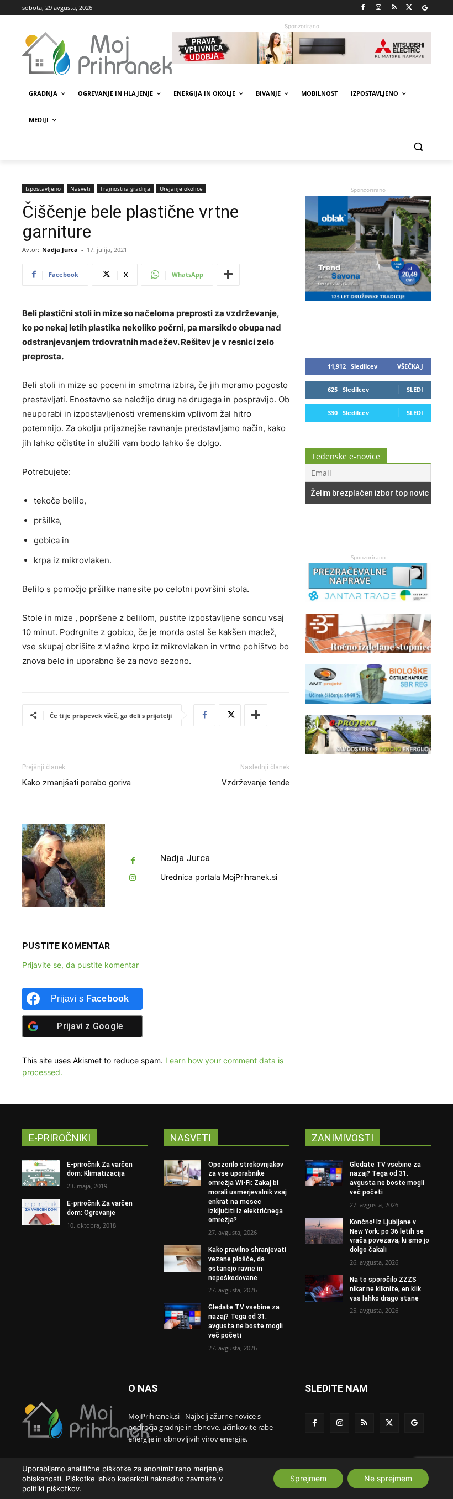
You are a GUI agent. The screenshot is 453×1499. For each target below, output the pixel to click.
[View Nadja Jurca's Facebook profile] (133, 861)
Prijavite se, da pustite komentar (80, 964)
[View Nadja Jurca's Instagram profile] (133, 878)
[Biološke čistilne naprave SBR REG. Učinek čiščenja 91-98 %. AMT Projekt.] (368, 709)
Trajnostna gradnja (125, 188)
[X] (409, 8)
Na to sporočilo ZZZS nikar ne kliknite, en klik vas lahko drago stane (385, 1289)
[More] (228, 275)
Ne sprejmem (388, 1478)
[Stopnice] (368, 658)
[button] (418, 147)
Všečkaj (410, 366)
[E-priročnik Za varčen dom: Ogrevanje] (41, 1212)
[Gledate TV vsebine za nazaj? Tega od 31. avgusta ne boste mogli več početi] (182, 1316)
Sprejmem (308, 1478)
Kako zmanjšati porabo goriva (76, 783)
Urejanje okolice (181, 188)
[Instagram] (378, 8)
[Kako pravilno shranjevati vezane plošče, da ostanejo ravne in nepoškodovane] (182, 1258)
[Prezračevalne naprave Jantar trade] (368, 607)
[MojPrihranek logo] (97, 53)
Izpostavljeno (43, 188)
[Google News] (424, 8)
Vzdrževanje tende (255, 783)
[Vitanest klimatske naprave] (301, 48)
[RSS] (394, 8)
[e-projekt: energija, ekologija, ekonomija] (368, 759)
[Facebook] (363, 8)
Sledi (415, 389)
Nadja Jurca (60, 249)
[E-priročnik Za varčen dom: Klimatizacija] (41, 1173)
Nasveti (80, 188)
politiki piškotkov (51, 1488)
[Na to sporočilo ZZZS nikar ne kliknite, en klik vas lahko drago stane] (324, 1288)
